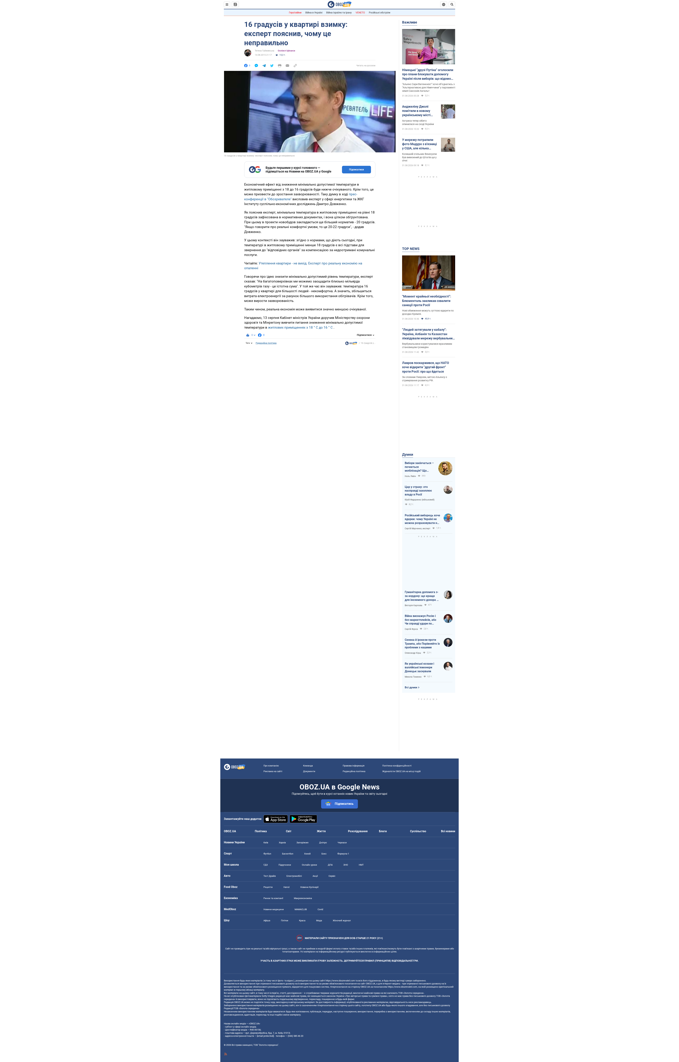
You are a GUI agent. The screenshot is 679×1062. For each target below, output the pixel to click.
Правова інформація (353, 765)
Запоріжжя (302, 842)
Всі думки (411, 687)
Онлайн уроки (309, 864)
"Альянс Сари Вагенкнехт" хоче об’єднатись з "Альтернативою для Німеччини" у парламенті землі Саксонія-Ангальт (428, 87)
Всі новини (448, 831)
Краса (302, 920)
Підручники (284, 864)
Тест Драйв (269, 876)
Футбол (267, 853)
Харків (282, 842)
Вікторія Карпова (413, 605)
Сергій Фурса (411, 629)
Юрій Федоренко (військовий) (419, 499)
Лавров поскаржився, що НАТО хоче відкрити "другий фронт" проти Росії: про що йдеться (425, 367)
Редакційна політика (266, 343)
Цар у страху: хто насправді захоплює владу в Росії (418, 490)
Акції (315, 876)
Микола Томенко (413, 677)
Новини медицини (273, 909)
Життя (321, 831)
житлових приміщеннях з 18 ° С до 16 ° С (300, 327)
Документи (309, 771)
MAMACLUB (301, 909)
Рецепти (268, 887)
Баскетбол (287, 853)
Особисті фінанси (286, 50)
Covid (320, 909)
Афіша (266, 920)
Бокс (324, 853)
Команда (308, 765)
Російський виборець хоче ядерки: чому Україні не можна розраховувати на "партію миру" (422, 519)
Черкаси (342, 842)
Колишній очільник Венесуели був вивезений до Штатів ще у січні (419, 157)
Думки (407, 454)
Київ (265, 842)
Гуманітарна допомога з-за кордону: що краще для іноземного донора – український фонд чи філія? (421, 596)
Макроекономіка (303, 898)
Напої (286, 887)
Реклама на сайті (272, 771)
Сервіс (332, 876)
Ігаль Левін (410, 476)
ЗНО (345, 864)
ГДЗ (265, 864)
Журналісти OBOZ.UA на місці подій (401, 771)
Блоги (383, 831)
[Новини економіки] (351, 344)
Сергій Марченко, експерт (417, 528)
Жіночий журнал (342, 920)
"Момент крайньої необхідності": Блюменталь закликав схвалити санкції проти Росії (426, 300)
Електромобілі (294, 876)
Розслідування (358, 831)
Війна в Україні (313, 12)
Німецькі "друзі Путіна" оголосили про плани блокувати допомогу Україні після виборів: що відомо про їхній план (427, 74)
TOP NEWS (410, 249)
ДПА (330, 864)
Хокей (307, 853)
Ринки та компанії (273, 898)
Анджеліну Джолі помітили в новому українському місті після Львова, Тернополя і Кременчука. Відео (416, 111)
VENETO (360, 12)
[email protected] (265, 1036)
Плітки (284, 920)
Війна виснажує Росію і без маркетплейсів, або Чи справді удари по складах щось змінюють (421, 620)
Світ (288, 831)
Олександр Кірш (413, 653)
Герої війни (295, 12)
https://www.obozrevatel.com (340, 980)
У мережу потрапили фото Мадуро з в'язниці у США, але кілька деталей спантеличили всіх (419, 144)
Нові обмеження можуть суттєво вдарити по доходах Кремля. (428, 312)
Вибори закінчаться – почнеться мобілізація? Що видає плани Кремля (419, 467)
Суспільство (418, 831)
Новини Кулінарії (309, 887)
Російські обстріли (379, 12)
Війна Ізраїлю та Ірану (339, 12)
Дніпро (323, 842)
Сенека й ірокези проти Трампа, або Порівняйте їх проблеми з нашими (422, 643)
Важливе (409, 22)
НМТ (361, 864)
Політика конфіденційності (396, 765)
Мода (319, 920)
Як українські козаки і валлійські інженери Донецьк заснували (419, 667)
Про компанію (271, 765)
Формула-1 (343, 853)
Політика (261, 831)
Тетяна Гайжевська (264, 50)
